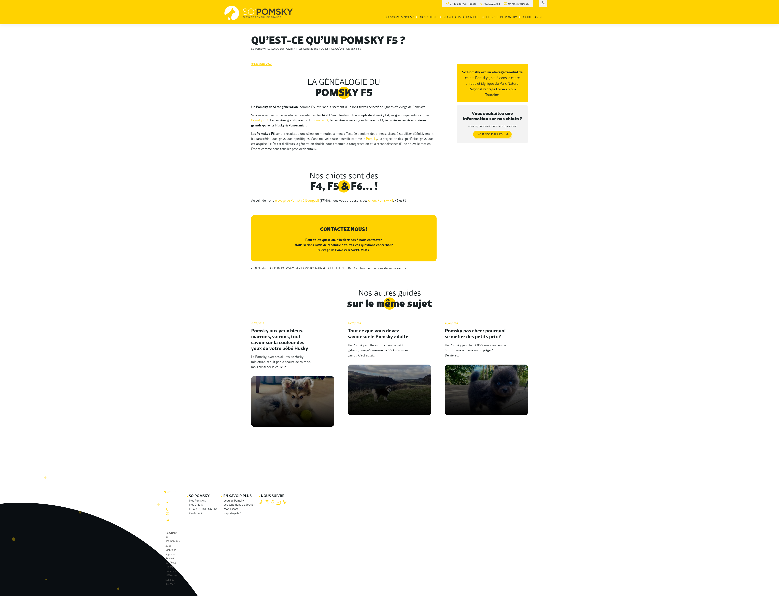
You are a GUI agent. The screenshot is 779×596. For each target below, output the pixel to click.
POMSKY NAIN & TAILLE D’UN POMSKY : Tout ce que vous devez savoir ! (352, 268)
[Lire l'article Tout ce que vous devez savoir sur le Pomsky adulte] (389, 373)
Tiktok (261, 502)
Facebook (272, 502)
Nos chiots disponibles (461, 17)
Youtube (278, 502)
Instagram (266, 502)
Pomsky (371, 138)
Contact (177, 502)
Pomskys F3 (259, 120)
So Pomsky (258, 48)
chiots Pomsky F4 (380, 200)
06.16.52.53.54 (492, 3)
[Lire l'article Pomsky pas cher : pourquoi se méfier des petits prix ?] (486, 373)
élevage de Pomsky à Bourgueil (297, 200)
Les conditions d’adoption (239, 504)
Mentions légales (171, 552)
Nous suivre (272, 496)
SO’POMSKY (199, 496)
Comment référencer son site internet (172, 577)
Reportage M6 (232, 513)
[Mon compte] (543, 3)
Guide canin (532, 17)
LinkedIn (284, 502)
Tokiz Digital (171, 564)
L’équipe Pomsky (234, 500)
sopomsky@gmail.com (184, 513)
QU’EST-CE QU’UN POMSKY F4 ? (277, 268)
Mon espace (231, 508)
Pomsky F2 (320, 120)
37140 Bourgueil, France (181, 520)
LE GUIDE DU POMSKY (501, 17)
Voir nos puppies (490, 134)
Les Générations (308, 48)
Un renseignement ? (518, 3)
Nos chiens (428, 17)
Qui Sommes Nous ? (399, 17)
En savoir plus (237, 496)
